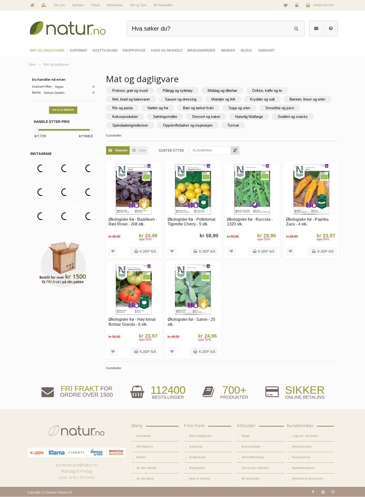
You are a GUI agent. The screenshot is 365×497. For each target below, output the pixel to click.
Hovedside (143, 436)
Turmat (233, 125)
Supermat (195, 446)
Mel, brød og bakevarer (131, 99)
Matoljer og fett (223, 99)
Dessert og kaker (206, 116)
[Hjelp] (331, 28)
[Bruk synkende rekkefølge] (235, 150)
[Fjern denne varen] (93, 87)
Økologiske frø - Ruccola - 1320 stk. (250, 221)
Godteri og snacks (293, 116)
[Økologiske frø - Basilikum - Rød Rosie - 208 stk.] (134, 189)
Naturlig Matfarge (249, 116)
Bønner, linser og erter (307, 99)
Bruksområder (251, 446)
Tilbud (95, 5)
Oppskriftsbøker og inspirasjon (188, 125)
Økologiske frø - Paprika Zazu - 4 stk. (307, 221)
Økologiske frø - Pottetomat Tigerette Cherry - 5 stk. (191, 221)
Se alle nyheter (146, 468)
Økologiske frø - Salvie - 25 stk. (191, 321)
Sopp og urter (239, 108)
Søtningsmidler (165, 116)
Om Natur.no (144, 446)
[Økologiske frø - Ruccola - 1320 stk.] (252, 189)
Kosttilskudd (197, 457)
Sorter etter (171, 150)
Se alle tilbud (145, 478)
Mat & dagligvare (200, 436)
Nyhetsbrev (115, 5)
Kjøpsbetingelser (303, 468)
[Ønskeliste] (285, 5)
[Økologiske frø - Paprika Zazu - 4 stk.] (311, 189)
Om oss (59, 5)
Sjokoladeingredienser (130, 125)
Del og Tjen (138, 5)
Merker (141, 457)
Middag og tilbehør (222, 90)
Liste (142, 150)
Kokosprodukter (125, 116)
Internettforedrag (253, 457)
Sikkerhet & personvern (307, 478)
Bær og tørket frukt (198, 108)
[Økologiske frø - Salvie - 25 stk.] (193, 289)
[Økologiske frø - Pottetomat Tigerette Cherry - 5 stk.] (193, 189)
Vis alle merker (63, 110)
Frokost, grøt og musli (130, 90)
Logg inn (297, 9)
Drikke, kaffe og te (267, 90)
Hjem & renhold (199, 478)
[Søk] (296, 28)
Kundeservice (301, 457)
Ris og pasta (122, 108)
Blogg (246, 436)
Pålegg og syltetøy (178, 90)
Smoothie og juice (279, 108)
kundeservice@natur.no (77, 465)
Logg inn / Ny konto (305, 436)
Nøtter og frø (157, 108)
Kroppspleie (197, 468)
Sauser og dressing (180, 99)
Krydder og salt (262, 99)
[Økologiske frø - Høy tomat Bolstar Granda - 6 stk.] (134, 289)
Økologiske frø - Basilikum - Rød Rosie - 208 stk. (133, 221)
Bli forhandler (163, 5)
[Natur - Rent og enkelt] (72, 26)
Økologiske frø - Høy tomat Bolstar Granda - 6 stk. (132, 321)
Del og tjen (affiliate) (255, 468)
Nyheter (77, 5)
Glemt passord (301, 446)
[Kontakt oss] (316, 28)
